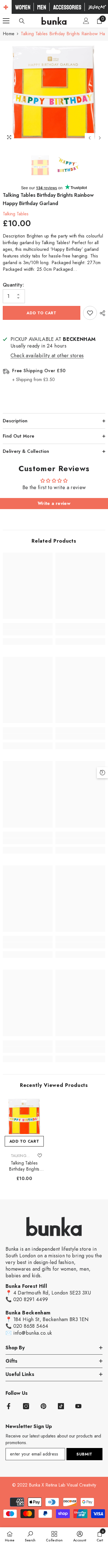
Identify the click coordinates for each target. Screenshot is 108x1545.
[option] (54, 92)
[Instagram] (26, 1406)
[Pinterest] (43, 1406)
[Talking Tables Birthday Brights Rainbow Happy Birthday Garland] (24, 1116)
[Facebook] (8, 1406)
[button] (89, 138)
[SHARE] (101, 313)
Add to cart (41, 313)
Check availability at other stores (47, 355)
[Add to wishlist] (90, 313)
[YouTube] (78, 1406)
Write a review (54, 503)
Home (8, 33)
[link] (28, 632)
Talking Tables (16, 214)
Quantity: (13, 285)
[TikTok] (61, 1406)
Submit (84, 1454)
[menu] (6, 20)
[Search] (22, 21)
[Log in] (86, 21)
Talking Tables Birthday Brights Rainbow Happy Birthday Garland (24, 1166)
